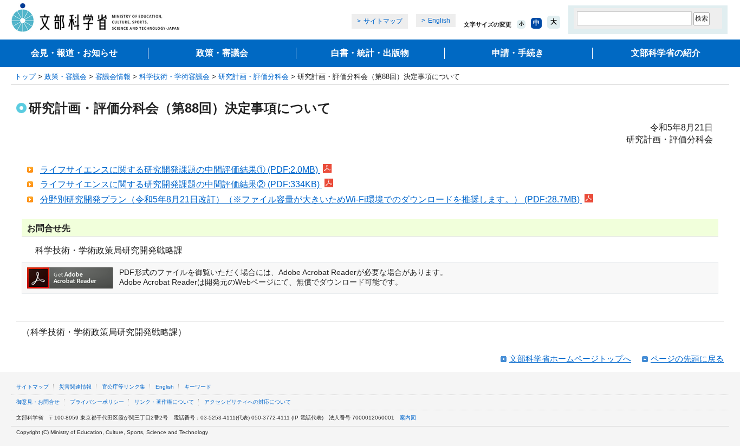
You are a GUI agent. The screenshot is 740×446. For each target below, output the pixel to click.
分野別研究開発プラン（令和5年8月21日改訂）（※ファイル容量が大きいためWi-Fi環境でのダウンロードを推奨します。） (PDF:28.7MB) (311, 199)
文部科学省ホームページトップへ (570, 358)
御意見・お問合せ (38, 402)
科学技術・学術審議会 (174, 77)
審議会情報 (113, 77)
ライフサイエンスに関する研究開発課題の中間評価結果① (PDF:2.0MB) (180, 169)
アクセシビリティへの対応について (247, 402)
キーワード (197, 387)
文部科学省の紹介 (665, 52)
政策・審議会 (222, 52)
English (439, 20)
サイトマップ (383, 21)
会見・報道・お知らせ (74, 52)
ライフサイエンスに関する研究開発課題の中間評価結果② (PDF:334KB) (181, 184)
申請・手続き (518, 52)
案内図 (408, 418)
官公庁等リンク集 (123, 387)
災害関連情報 (75, 387)
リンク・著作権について (164, 402)
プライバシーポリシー (97, 402)
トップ (25, 77)
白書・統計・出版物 (370, 52)
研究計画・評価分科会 (253, 77)
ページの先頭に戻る (687, 358)
